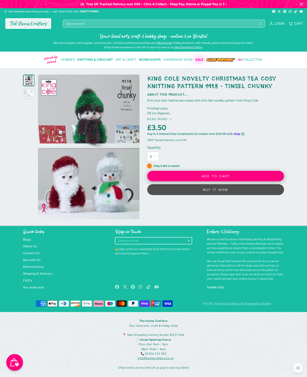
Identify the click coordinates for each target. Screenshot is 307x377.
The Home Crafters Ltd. (229, 303)
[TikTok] (295, 11)
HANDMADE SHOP (178, 60)
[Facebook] (273, 11)
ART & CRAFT (125, 60)
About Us (30, 246)
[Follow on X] (279, 11)
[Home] (28, 23)
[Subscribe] (188, 240)
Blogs (27, 239)
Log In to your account (277, 24)
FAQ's (27, 280)
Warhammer (165, 43)
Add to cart (216, 176)
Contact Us (31, 253)
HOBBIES (68, 60)
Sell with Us (32, 260)
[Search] (261, 23)
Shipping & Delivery (37, 273)
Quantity (154, 147)
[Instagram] (290, 11)
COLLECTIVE (250, 60)
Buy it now (215, 190)
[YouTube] (301, 11)
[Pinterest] (285, 11)
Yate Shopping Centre (188, 47)
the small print (33, 287)
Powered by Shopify (258, 303)
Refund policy (33, 267)
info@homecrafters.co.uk (156, 358)
